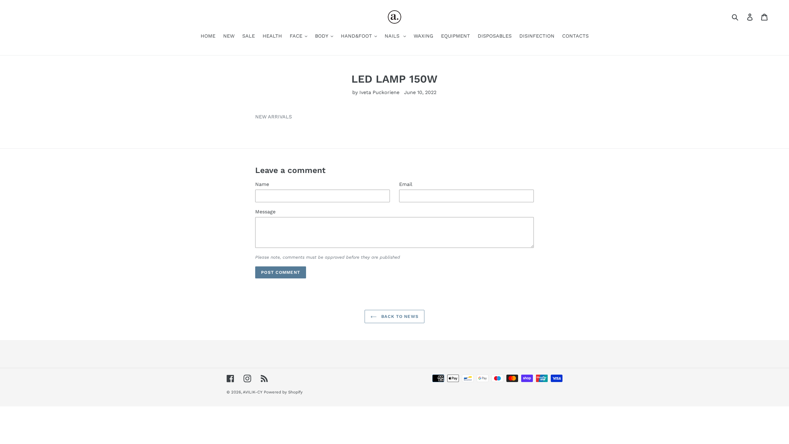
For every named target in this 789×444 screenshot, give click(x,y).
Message (265, 212)
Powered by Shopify (283, 392)
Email (405, 184)
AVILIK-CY (252, 392)
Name (262, 184)
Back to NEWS (399, 316)
